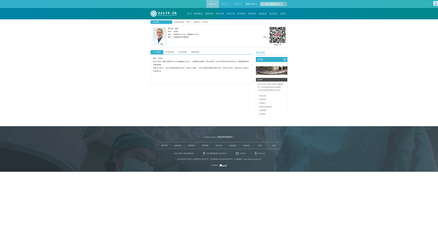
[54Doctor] (223, 165)
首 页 (189, 14)
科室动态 (262, 114)
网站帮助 (205, 145)
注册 (273, 145)
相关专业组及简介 (265, 107)
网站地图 (232, 145)
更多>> (265, 37)
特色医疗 (262, 103)
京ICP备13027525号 (184, 159)
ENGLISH (238, 4)
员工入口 (225, 4)
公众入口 (212, 4)
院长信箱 (219, 145)
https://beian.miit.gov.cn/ (252, 159)
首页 (188, 22)
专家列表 (262, 99)
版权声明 (164, 145)
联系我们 (191, 145)
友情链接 (246, 145)
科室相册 (262, 110)
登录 (260, 145)
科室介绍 (262, 96)
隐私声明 (178, 145)
